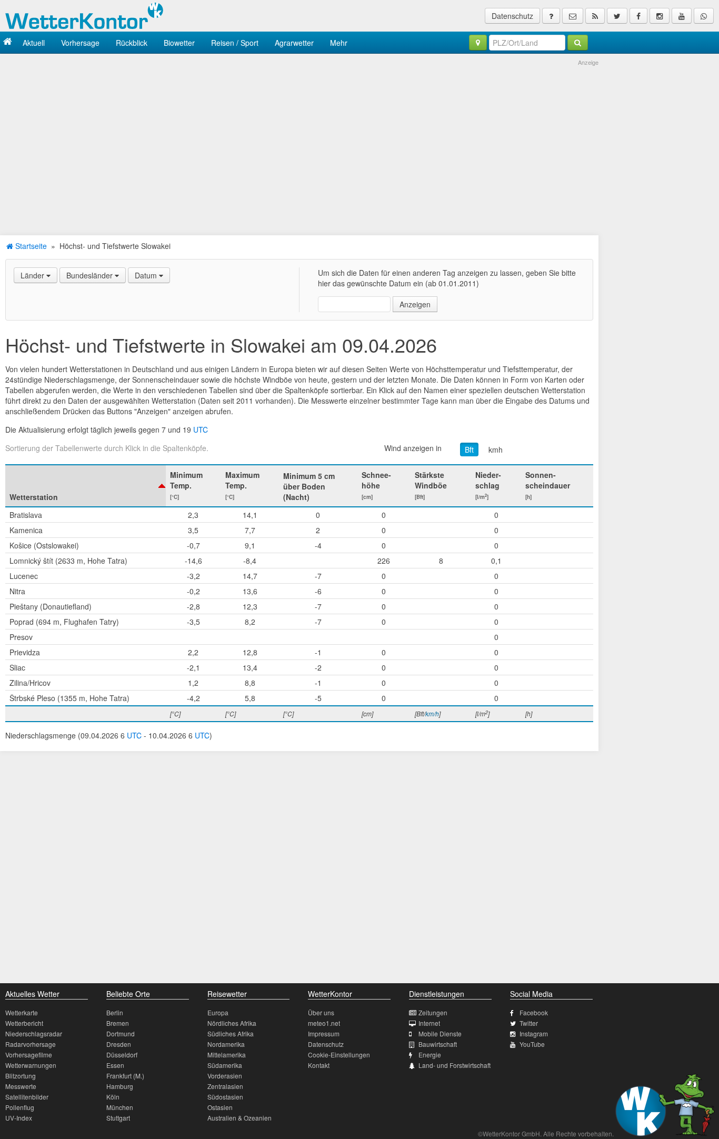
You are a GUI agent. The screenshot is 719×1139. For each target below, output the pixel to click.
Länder (33, 275)
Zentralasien (225, 1086)
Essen (115, 1065)
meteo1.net (324, 1022)
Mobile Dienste (440, 1033)
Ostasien (220, 1107)
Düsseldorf (121, 1054)
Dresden (118, 1044)
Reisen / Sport (234, 42)
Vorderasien (224, 1075)
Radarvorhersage (30, 1044)
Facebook (534, 1012)
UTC (200, 429)
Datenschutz (512, 16)
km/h (432, 713)
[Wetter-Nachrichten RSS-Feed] (595, 16)
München (119, 1107)
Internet (429, 1022)
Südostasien (225, 1096)
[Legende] (551, 16)
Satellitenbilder (26, 1096)
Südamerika (224, 1065)
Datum (147, 275)
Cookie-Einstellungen (339, 1054)
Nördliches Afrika (231, 1022)
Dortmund (120, 1033)
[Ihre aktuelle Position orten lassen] (478, 43)
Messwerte (20, 1086)
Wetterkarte (21, 1012)
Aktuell (34, 42)
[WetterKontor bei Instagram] (660, 16)
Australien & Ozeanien (239, 1117)
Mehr (338, 42)
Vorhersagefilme (28, 1054)
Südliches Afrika (230, 1033)
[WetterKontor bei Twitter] (617, 16)
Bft (469, 449)
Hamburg (119, 1086)
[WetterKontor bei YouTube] (682, 16)
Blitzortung (20, 1075)
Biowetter (179, 42)
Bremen (117, 1022)
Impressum (323, 1033)
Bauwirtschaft (437, 1044)
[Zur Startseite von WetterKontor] (8, 42)
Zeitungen (432, 1012)
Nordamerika (226, 1044)
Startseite (30, 246)
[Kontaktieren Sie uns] (572, 16)
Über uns (321, 1012)
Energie (429, 1054)
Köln (112, 1096)
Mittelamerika (226, 1054)
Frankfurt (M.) (125, 1075)
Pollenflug (19, 1107)
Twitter (529, 1022)
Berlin (114, 1012)
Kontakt (318, 1065)
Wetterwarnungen (30, 1065)
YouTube (532, 1044)
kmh (495, 449)
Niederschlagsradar (33, 1033)
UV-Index (18, 1117)
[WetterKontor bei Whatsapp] (704, 16)
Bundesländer (90, 275)
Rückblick (131, 42)
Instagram (534, 1033)
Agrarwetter (294, 42)
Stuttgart (118, 1117)
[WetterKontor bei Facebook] (638, 16)
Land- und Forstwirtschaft (454, 1065)
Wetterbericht (24, 1022)
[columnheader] (85, 486)
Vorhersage (80, 42)
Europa (217, 1012)
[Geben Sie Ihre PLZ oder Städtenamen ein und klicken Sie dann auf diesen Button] (577, 43)
